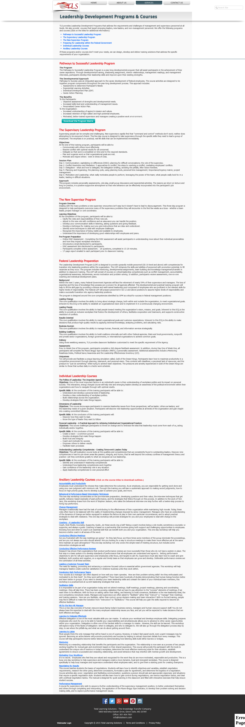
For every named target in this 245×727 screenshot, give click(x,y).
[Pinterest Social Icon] (133, 701)
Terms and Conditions (135, 723)
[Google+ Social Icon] (119, 701)
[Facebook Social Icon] (105, 701)
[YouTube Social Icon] (126, 701)
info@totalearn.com (122, 717)
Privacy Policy (154, 723)
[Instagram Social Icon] (140, 701)
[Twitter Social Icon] (112, 701)
